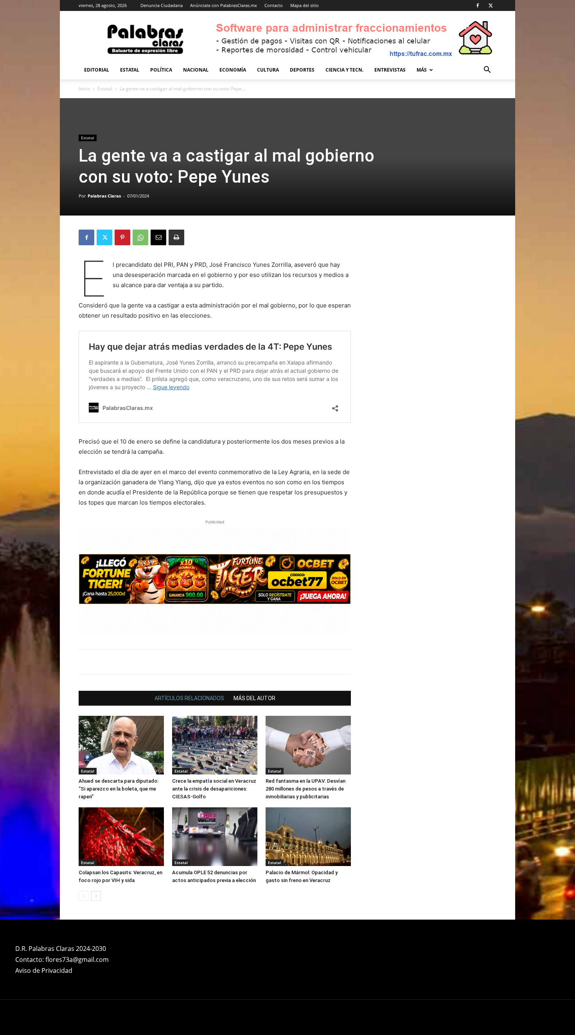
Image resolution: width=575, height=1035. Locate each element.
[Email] (158, 237)
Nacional (195, 69)
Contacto (273, 5)
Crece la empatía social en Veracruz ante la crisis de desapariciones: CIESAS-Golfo (214, 789)
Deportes (302, 69)
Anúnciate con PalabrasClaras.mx (223, 5)
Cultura (268, 69)
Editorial (96, 69)
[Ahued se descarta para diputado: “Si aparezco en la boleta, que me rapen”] (121, 745)
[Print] (176, 237)
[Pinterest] (122, 237)
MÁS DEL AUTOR (254, 698)
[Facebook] (477, 5)
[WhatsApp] (140, 237)
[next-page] (96, 896)
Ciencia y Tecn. (344, 69)
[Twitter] (490, 5)
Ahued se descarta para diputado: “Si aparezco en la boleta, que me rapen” (118, 789)
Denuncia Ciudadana (161, 5)
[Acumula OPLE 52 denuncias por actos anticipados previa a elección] (214, 836)
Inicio (84, 88)
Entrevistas (390, 69)
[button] (487, 70)
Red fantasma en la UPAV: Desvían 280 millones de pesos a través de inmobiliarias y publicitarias (305, 789)
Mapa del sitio (304, 5)
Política (161, 69)
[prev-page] (83, 896)
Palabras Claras (104, 196)
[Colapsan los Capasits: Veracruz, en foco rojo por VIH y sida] (121, 836)
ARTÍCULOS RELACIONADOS (189, 698)
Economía (232, 69)
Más (422, 69)
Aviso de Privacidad (43, 970)
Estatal (129, 69)
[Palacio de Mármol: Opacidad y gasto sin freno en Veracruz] (308, 836)
